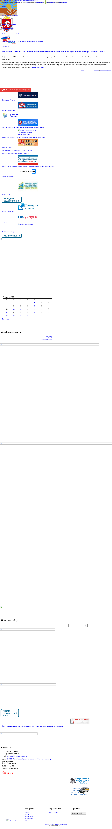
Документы (39, 2)
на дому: (50, 337)
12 (14, 309)
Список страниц (53, 812)
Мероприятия (29, 819)
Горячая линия (7, 147)
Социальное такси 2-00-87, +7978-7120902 (17, 150)
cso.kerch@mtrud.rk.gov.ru (17, 756)
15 (34, 309)
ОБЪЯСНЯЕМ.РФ (8, 176)
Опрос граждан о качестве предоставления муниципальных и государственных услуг (32, 726)
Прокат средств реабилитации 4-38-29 (15, 153)
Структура (17, 2)
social (82, 70)
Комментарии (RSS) (61, 824)
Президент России (8, 100)
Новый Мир (6, 195)
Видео (27, 814)
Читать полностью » (38, 67)
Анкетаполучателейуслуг (10, 713)
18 (7, 312)
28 (27, 315)
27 (20, 315)
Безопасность (51, 2)
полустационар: (47, 339)
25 (7, 315)
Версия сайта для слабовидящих (17, 90)
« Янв (2, 319)
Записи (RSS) (49, 824)
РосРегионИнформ (8, 232)
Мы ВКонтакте (12, 235)
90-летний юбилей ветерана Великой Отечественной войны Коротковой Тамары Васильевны (54, 51)
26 (14, 315)
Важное (27, 812)
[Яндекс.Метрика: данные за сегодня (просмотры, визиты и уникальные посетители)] (12, 820)
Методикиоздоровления (11, 199)
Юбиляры (96, 70)
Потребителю (63, 2)
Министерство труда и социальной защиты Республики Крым (24, 137)
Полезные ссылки (8, 212)
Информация (29, 816)
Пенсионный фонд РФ (10, 110)
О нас (5, 2)
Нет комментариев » (105, 70)
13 (20, 309)
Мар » (8, 319)
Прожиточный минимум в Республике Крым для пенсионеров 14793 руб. (28, 166)
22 (34, 312)
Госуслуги (5, 222)
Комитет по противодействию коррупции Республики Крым (23, 127)
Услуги (28, 2)
